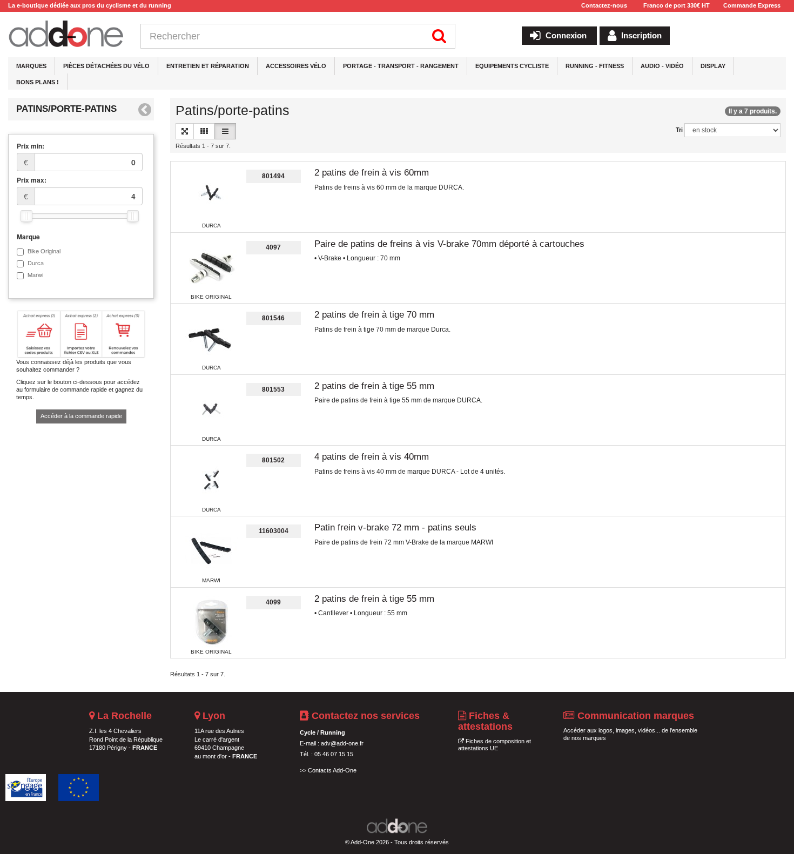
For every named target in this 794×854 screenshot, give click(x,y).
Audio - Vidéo (662, 66)
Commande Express (751, 5)
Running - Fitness (595, 66)
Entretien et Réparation (207, 66)
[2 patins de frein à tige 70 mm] (211, 338)
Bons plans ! (37, 82)
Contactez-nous (604, 5)
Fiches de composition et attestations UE (494, 745)
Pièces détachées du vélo (106, 66)
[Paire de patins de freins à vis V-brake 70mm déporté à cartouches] (211, 267)
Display (713, 66)
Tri (679, 129)
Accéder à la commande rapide (81, 416)
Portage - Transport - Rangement (401, 66)
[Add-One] (66, 34)
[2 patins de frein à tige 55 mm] (211, 409)
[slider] (26, 216)
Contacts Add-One (332, 770)
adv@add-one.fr (342, 743)
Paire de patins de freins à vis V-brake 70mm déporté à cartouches (449, 244)
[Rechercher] (439, 36)
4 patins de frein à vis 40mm (371, 457)
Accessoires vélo (296, 66)
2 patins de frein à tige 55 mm (374, 386)
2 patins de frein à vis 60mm (371, 172)
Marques (31, 66)
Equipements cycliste (512, 66)
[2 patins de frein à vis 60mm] (211, 196)
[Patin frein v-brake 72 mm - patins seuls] (211, 550)
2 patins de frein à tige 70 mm (374, 315)
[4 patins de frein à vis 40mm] (211, 480)
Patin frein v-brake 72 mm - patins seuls (395, 527)
